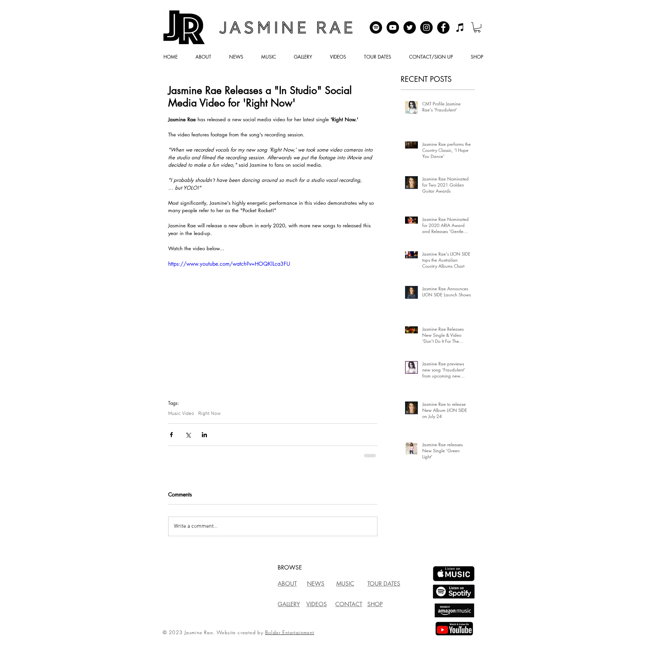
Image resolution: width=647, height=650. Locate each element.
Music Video (181, 414)
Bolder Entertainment (289, 632)
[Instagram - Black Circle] (426, 27)
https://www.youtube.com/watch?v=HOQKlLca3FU (229, 263)
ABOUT (287, 583)
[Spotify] (376, 27)
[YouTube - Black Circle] (393, 27)
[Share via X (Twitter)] (188, 434)
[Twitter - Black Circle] (409, 27)
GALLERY (289, 604)
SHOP (375, 604)
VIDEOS (316, 604)
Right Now (209, 414)
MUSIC (345, 583)
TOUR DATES (383, 583)
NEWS (316, 583)
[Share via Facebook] (171, 434)
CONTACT (348, 604)
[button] (477, 27)
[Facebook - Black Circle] (443, 27)
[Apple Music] (460, 27)
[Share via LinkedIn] (204, 434)
